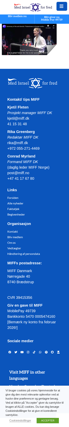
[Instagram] (28, 352)
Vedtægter (14, 248)
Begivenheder (16, 214)
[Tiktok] (34, 352)
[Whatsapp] (40, 352)
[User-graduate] (58, 352)
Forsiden (12, 197)
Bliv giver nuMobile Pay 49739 (52, 18)
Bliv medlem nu (17, 16)
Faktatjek (13, 209)
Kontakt (12, 231)
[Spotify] (46, 352)
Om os (11, 242)
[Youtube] (22, 352)
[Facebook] (9, 352)
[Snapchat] (52, 352)
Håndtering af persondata (23, 253)
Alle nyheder (15, 203)
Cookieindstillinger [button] (20, 420)
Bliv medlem (15, 237)
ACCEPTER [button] (47, 420)
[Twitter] (15, 352)
